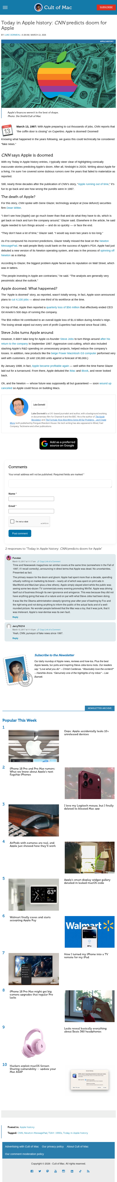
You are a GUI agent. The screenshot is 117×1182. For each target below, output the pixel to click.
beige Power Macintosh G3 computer (73, 353)
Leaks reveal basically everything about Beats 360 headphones (85, 1030)
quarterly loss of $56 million (63, 307)
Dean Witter (14, 207)
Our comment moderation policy (24, 1154)
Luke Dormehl (12, 35)
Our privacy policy (53, 1146)
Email (12, 506)
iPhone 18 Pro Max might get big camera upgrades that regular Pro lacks (31, 994)
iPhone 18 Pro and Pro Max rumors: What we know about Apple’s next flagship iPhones (32, 771)
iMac (72, 370)
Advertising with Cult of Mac (22, 1146)
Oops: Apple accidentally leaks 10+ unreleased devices (86, 733)
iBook (85, 370)
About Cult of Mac (78, 1146)
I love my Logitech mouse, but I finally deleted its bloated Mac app (89, 807)
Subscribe (106, 7)
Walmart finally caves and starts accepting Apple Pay (30, 919)
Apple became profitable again (50, 365)
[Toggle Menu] (5, 7)
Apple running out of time (93, 184)
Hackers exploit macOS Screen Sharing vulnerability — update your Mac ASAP (33, 1069)
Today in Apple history (75, 1133)
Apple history (106, 41)
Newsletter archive (100, 708)
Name (13, 493)
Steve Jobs (67, 338)
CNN (20, 1133)
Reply (15, 617)
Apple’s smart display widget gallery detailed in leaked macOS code (87, 881)
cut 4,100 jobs (20, 299)
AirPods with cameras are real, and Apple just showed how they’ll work (33, 844)
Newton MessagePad (35, 1133)
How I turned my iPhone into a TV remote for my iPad (86, 956)
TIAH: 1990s (55, 1133)
